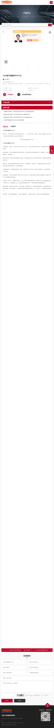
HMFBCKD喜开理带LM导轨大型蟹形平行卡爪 (20, 650)
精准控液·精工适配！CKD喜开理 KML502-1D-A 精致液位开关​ (18, 117)
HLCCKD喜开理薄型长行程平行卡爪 (43, 650)
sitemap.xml (20, 722)
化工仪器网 (9, 722)
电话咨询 (51, 152)
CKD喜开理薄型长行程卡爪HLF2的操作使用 (14, 120)
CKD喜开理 (32, 16)
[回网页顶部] (52, 147)
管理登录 (15, 722)
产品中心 (18, 16)
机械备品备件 (25, 16)
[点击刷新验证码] (20, 695)
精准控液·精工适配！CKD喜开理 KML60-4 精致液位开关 (17, 114)
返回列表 (28, 650)
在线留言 (13, 126)
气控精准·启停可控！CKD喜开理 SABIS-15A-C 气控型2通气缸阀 (19, 111)
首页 (13, 16)
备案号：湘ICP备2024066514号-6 (9, 724)
